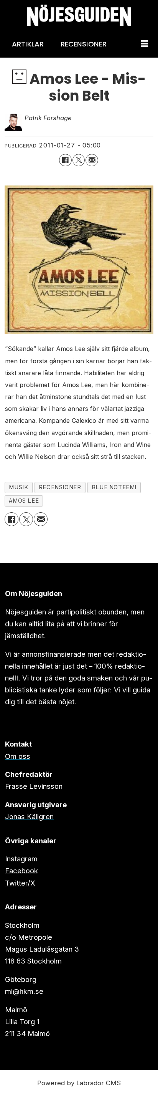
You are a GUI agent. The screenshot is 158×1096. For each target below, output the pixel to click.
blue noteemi (114, 487)
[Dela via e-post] (92, 160)
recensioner (60, 487)
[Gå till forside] (79, 15)
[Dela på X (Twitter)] (78, 160)
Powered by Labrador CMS (79, 1083)
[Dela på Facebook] (65, 160)
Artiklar (28, 44)
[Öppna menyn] (144, 44)
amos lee (24, 500)
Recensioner (84, 44)
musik (18, 487)
